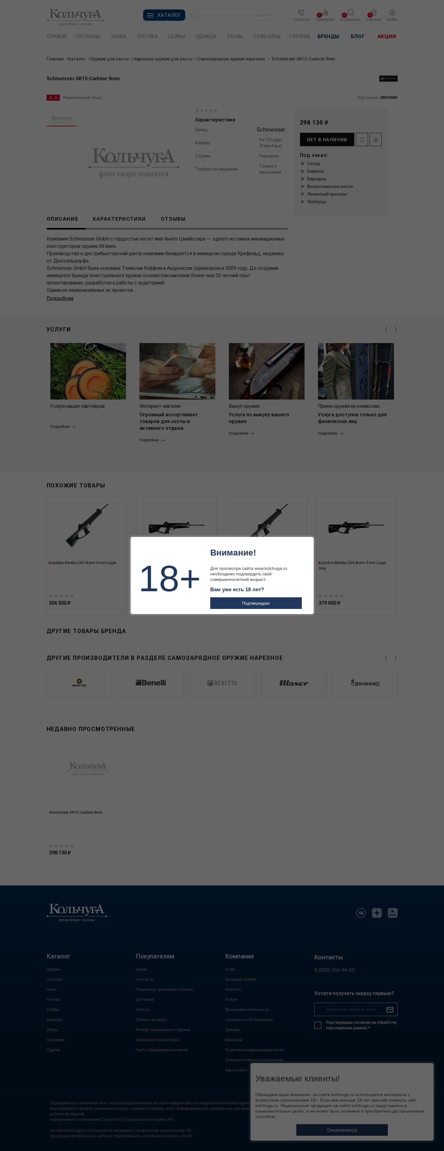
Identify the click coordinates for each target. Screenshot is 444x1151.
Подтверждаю (256, 603)
